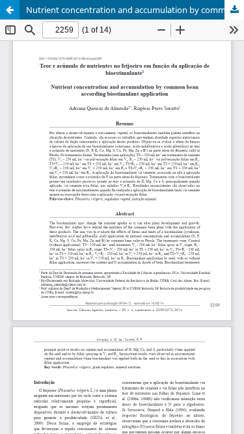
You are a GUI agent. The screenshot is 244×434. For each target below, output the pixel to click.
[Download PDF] (234, 10)
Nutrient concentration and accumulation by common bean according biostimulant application (135, 10)
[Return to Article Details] (10, 10)
